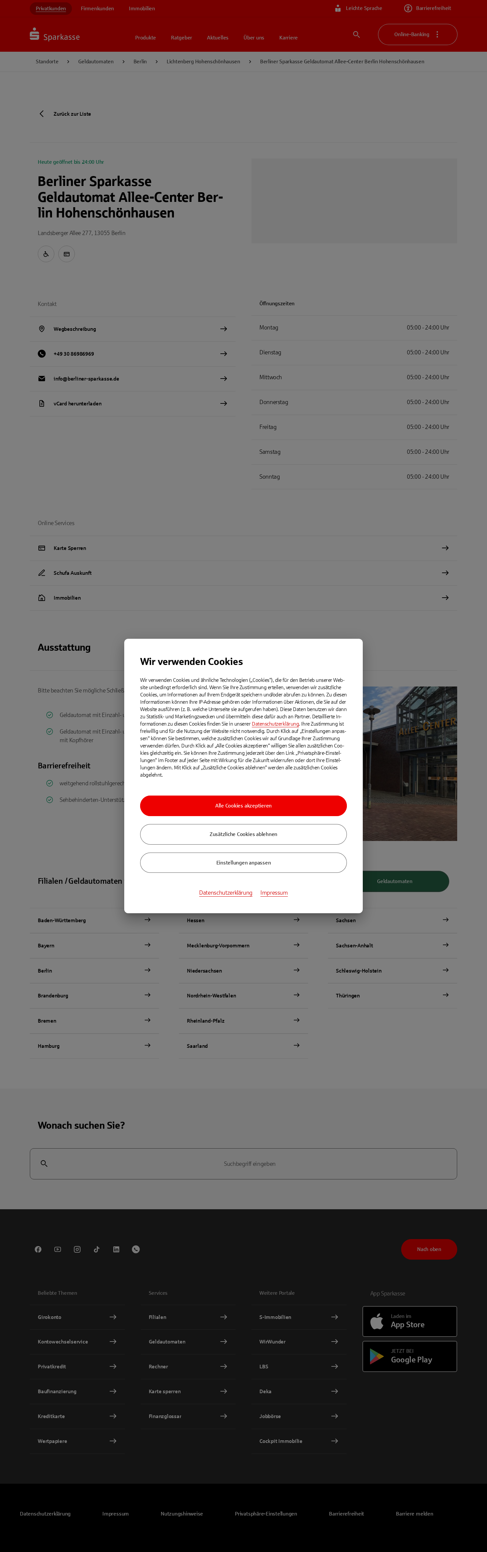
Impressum (274, 892)
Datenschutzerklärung (275, 724)
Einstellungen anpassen (243, 863)
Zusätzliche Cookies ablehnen (243, 834)
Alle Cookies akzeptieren (243, 805)
